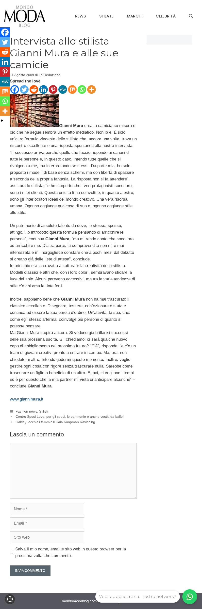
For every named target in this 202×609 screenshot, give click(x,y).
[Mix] (72, 89)
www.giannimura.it (26, 399)
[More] (91, 89)
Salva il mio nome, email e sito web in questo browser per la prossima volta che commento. (70, 552)
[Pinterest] (53, 89)
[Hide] (2, 121)
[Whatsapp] (82, 89)
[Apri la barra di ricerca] (191, 16)
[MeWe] (62, 89)
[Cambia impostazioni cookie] (10, 599)
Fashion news (26, 411)
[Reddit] (34, 89)
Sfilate (106, 16)
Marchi (134, 16)
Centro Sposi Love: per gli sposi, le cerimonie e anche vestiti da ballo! (70, 416)
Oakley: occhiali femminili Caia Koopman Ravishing (55, 422)
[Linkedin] (43, 89)
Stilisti (43, 411)
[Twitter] (24, 89)
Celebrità (166, 16)
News (80, 16)
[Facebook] (14, 89)
